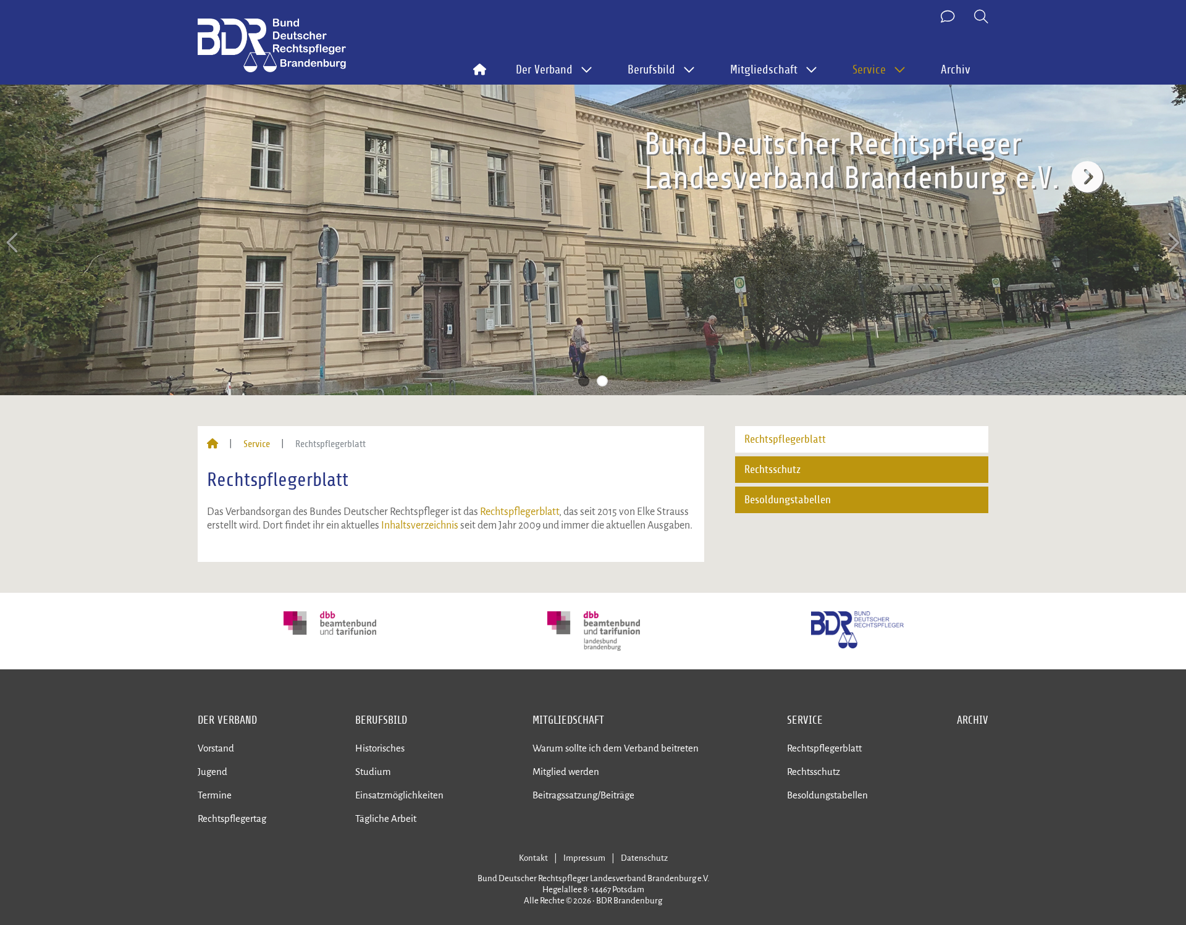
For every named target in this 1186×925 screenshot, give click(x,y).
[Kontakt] (949, 17)
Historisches (380, 748)
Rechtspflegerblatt (519, 511)
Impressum (584, 858)
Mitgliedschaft (568, 720)
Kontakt (533, 858)
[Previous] (13, 243)
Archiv (955, 70)
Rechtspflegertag (232, 818)
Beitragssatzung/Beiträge (583, 795)
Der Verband (227, 720)
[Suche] (981, 17)
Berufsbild (381, 720)
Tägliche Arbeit (385, 818)
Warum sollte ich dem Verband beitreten (615, 748)
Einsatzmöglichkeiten (399, 795)
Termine (215, 795)
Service (256, 444)
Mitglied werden (565, 771)
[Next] (1172, 243)
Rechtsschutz (772, 469)
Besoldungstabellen (787, 500)
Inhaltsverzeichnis (420, 525)
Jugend (212, 771)
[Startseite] (212, 444)
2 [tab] (602, 381)
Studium (373, 771)
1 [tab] (583, 381)
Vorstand (216, 748)
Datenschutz (644, 858)
